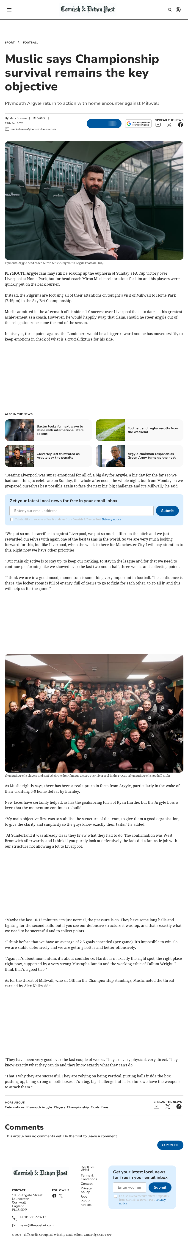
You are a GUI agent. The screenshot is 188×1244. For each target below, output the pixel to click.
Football (30, 42)
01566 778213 (35, 1217)
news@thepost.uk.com (37, 1225)
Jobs (84, 1196)
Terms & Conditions (89, 1177)
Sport (10, 42)
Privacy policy (86, 1190)
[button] (9, 9)
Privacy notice (111, 519)
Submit (167, 510)
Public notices (86, 1203)
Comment (170, 1145)
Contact (86, 1184)
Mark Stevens (18, 118)
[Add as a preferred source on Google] (138, 123)
